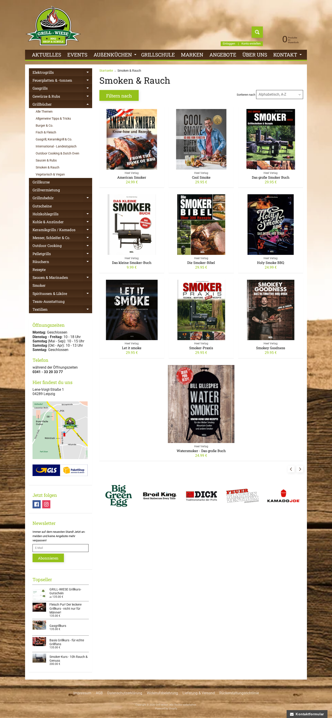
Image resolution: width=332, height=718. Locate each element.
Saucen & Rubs (46, 160)
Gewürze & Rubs (62, 97)
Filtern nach (119, 96)
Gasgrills (62, 89)
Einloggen (229, 43)
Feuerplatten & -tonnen (62, 81)
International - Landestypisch (56, 146)
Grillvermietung (46, 189)
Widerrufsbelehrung (162, 693)
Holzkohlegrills (62, 214)
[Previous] (291, 469)
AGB (99, 693)
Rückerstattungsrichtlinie (239, 693)
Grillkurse (41, 182)
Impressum (82, 693)
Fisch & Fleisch (46, 132)
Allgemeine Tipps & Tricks (53, 118)
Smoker (39, 285)
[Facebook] (37, 504)
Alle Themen (44, 111)
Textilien (62, 310)
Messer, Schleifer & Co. (62, 238)
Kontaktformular (309, 714)
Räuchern (62, 262)
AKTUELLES (46, 54)
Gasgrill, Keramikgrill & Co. (54, 139)
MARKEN (192, 54)
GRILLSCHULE (158, 54)
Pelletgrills (62, 254)
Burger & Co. (44, 125)
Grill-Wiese (162, 704)
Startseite (106, 70)
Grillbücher (62, 105)
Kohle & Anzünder (62, 222)
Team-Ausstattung (49, 301)
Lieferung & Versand (198, 693)
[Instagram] (46, 504)
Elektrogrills (62, 73)
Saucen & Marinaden (62, 278)
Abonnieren (48, 558)
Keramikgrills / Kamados (62, 230)
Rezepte (39, 269)
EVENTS (77, 54)
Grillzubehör (62, 198)
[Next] (299, 469)
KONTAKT (288, 55)
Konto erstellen (251, 43)
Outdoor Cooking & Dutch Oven (57, 153)
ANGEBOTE (222, 54)
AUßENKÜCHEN (116, 55)
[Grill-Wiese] (53, 25)
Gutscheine (42, 206)
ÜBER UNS (254, 54)
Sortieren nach (246, 94)
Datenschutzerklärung (124, 693)
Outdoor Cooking (62, 246)
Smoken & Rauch (47, 167)
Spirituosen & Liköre (62, 294)
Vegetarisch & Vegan (50, 174)
